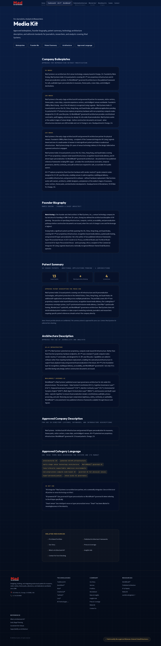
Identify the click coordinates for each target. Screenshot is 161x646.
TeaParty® (60, 595)
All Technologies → (63, 602)
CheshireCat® (61, 592)
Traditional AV (61, 582)
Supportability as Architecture (19, 629)
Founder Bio (34, 45)
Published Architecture (128, 585)
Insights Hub (88, 550)
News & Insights (94, 595)
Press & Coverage (90, 545)
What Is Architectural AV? (57, 550)
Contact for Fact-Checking (57, 556)
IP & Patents (126, 589)
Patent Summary (51, 45)
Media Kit (92, 605)
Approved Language (84, 45)
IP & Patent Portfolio (55, 539)
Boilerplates (20, 45)
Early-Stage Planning (16, 622)
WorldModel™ (126, 582)
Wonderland (93, 592)
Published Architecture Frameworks (96, 539)
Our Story (52, 545)
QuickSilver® (60, 585)
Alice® (59, 589)
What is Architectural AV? (17, 619)
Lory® (59, 598)
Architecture (67, 45)
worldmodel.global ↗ (128, 595)
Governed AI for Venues (17, 626)
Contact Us (93, 608)
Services (92, 585)
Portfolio (92, 589)
